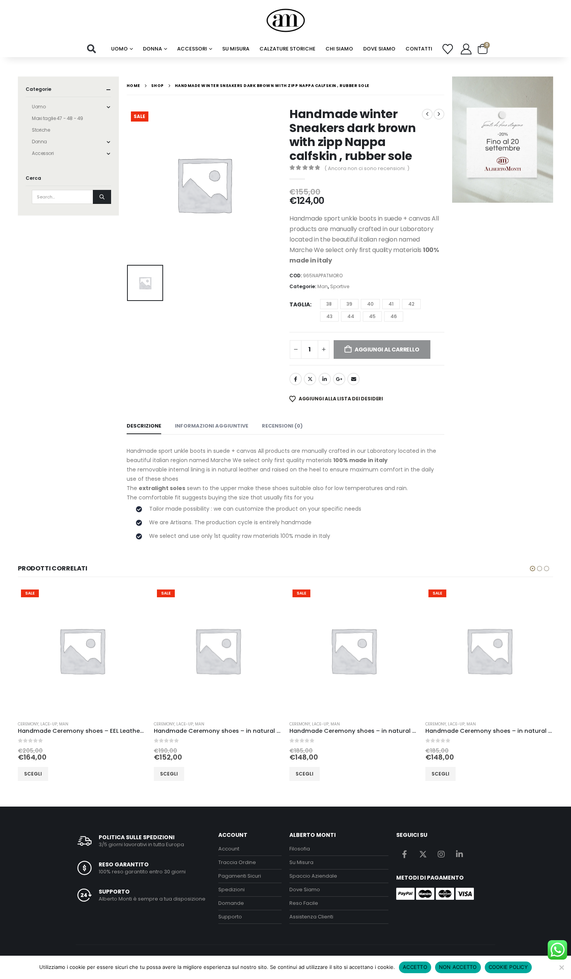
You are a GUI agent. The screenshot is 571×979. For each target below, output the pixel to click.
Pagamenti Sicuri (239, 876)
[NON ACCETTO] (561, 967)
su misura (235, 48)
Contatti (419, 48)
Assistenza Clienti (311, 916)
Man (322, 286)
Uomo (119, 48)
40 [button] (370, 304)
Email (353, 379)
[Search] (102, 197)
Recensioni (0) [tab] (282, 426)
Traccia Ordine (237, 862)
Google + (339, 379)
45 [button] (372, 316)
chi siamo (339, 48)
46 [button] (393, 316)
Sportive (339, 286)
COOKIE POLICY (508, 967)
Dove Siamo (379, 48)
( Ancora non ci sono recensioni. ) (366, 168)
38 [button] (329, 304)
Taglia (299, 304)
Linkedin (459, 854)
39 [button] (349, 304)
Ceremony (28, 724)
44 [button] (350, 316)
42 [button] (411, 304)
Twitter (310, 379)
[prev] (427, 114)
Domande (231, 903)
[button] (92, 49)
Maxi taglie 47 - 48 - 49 (57, 118)
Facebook (295, 379)
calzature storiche (287, 48)
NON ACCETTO (458, 967)
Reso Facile (303, 903)
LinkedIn (325, 379)
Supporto (230, 916)
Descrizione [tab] (144, 426)
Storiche (41, 130)
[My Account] (466, 48)
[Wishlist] (448, 49)
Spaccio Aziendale (313, 876)
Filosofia (299, 848)
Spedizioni (231, 889)
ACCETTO (415, 967)
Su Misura (301, 862)
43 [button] (329, 316)
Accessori (192, 48)
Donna (152, 48)
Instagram (441, 854)
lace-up (48, 724)
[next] (438, 114)
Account (228, 848)
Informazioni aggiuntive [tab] (211, 426)
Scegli (33, 773)
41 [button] (390, 304)
